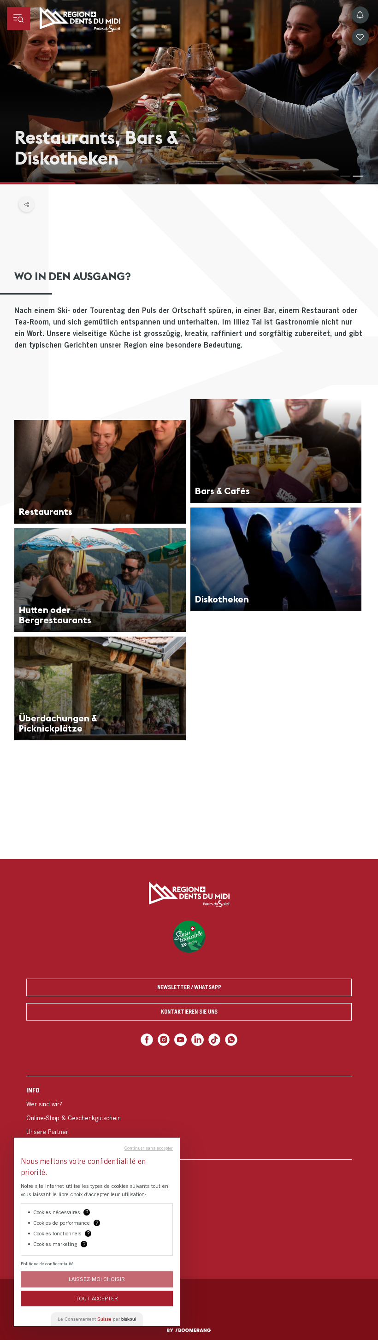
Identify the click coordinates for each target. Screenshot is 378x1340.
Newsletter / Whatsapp (189, 987)
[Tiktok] (214, 1039)
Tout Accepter (97, 1298)
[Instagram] (164, 1039)
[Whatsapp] (231, 1039)
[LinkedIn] (197, 1039)
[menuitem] (189, 1117)
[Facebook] (147, 1039)
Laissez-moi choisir (97, 1278)
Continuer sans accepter (148, 1148)
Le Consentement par (97, 1319)
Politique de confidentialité (47, 1263)
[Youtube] (180, 1039)
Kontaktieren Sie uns (189, 1011)
